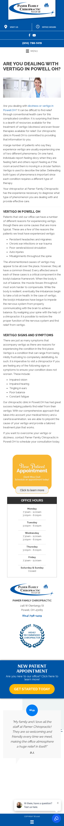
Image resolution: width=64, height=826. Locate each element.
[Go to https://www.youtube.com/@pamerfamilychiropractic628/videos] (34, 36)
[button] (32, 689)
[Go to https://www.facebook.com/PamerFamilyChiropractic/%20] (29, 36)
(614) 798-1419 (32, 43)
